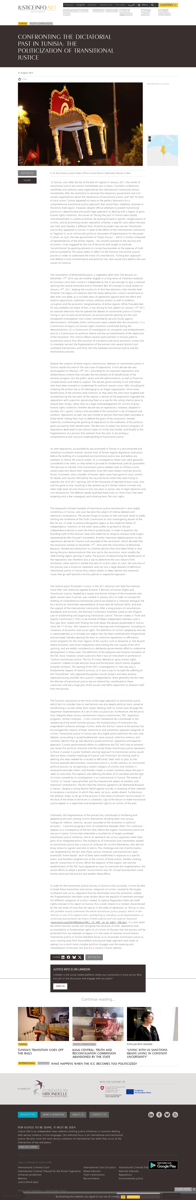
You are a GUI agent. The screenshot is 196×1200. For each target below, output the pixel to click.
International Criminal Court (33, 1167)
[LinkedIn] (151, 1115)
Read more (133, 1197)
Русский (120, 5)
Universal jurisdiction (30, 1175)
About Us (78, 1115)
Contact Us (99, 1115)
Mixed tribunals (92, 1171)
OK (123, 1197)
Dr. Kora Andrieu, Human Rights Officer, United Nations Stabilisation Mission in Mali (92, 173)
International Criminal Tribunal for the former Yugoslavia (49, 1171)
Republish (27, 173)
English (81, 5)
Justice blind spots (28, 1182)
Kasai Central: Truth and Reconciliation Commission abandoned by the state (94, 1053)
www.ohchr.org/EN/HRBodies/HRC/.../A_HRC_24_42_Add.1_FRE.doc (89, 922)
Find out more (28, 1147)
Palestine (98, 10)
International (27, 1063)
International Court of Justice (100, 1167)
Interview (43, 1063)
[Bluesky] (167, 1115)
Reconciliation (92, 1178)
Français (69, 5)
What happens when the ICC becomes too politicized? (94, 1063)
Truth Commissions (41, 24)
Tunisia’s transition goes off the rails (41, 1051)
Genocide (112, 10)
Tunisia (23, 24)
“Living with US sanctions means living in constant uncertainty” (147, 1053)
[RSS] (175, 1115)
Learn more (183, 1189)
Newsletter (28, 1115)
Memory (22, 1178)
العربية (131, 5)
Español (92, 5)
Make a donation (53, 1115)
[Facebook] (159, 1115)
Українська (106, 5)
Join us (60, 986)
